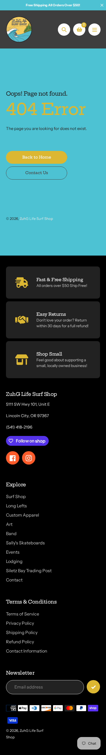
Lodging (14, 561)
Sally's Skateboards (25, 542)
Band (11, 533)
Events (13, 552)
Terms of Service (22, 614)
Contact (14, 580)
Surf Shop (16, 496)
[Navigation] (94, 29)
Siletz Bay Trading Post (29, 570)
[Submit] (93, 686)
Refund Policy (20, 641)
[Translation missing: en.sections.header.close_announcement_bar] (102, 5)
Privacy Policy (20, 623)
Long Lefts (16, 505)
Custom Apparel (22, 515)
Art (9, 524)
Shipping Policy (22, 632)
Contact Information (26, 651)
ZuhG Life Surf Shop (36, 218)
